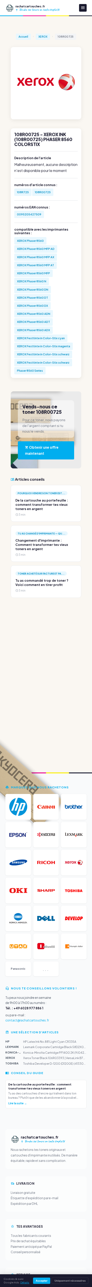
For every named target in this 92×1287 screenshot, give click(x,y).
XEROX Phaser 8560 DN (32, 289)
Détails (24, 1282)
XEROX (42, 36)
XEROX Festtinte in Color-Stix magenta (43, 346)
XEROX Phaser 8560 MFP (33, 273)
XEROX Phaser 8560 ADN (33, 313)
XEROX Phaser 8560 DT (32, 297)
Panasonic (18, 968)
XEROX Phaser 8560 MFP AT (35, 265)
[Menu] (83, 8)
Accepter (42, 1280)
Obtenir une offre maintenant (42, 450)
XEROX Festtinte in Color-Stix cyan (41, 338)
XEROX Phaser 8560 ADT (33, 322)
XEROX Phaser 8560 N (31, 281)
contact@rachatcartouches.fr (27, 1020)
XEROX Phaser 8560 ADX (33, 330)
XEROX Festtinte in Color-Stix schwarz (43, 354)
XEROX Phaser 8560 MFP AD (35, 249)
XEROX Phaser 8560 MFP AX (35, 257)
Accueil (23, 36)
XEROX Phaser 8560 (30, 240)
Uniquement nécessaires (70, 1280)
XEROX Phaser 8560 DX (32, 305)
